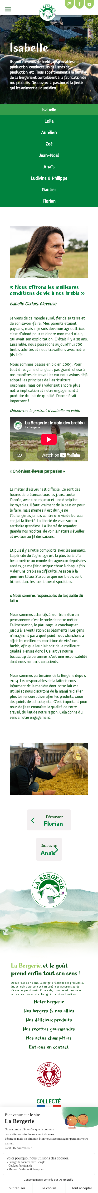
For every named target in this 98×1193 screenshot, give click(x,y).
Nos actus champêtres (49, 1038)
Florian (49, 201)
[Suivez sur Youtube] (89, 4)
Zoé (49, 144)
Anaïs (49, 167)
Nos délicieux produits (49, 1020)
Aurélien (49, 132)
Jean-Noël (49, 155)
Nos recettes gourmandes (49, 1029)
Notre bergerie (49, 1002)
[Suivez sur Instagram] (69, 4)
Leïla (49, 121)
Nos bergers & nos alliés (49, 1011)
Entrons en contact (49, 1047)
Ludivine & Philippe (49, 178)
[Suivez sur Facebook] (79, 4)
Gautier (49, 189)
